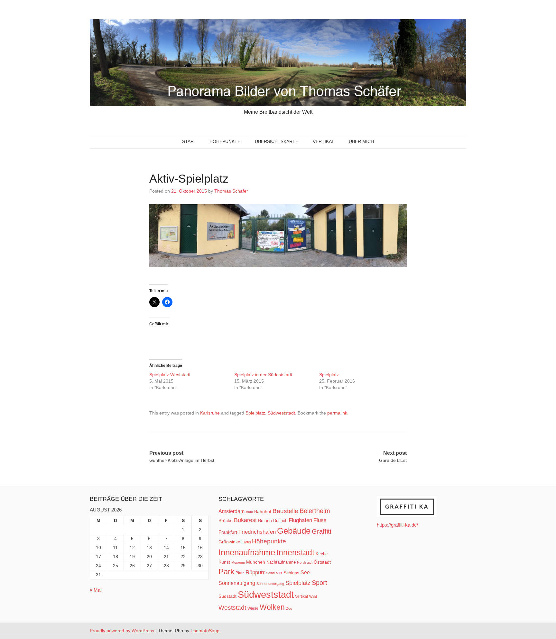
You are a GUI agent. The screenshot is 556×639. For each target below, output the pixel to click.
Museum (238, 562)
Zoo (289, 608)
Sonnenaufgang (236, 583)
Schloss (291, 572)
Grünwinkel (229, 541)
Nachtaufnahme (281, 562)
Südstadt (227, 596)
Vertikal (323, 141)
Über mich (361, 141)
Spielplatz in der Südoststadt (263, 374)
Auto (249, 512)
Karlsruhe (210, 412)
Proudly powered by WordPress (122, 630)
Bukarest (245, 520)
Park (226, 571)
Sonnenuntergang (270, 584)
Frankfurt (227, 532)
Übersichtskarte (276, 141)
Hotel (247, 542)
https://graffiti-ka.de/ (397, 525)
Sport (319, 582)
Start (189, 141)
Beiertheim (315, 510)
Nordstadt (304, 562)
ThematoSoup (204, 630)
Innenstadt (295, 552)
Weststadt (232, 607)
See (305, 572)
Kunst (224, 562)
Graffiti (321, 531)
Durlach (280, 520)
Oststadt (322, 562)
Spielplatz (329, 374)
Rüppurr (255, 572)
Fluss (320, 520)
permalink (337, 412)
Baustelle (285, 510)
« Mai (95, 590)
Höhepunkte (224, 141)
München (255, 562)
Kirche (322, 553)
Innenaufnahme (246, 552)
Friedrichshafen (257, 532)
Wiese (252, 608)
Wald (313, 596)
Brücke (225, 520)
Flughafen (300, 520)
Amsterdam (231, 511)
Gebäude (293, 530)
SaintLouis (274, 573)
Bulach (265, 520)
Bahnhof (262, 511)
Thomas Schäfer (231, 191)
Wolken (272, 607)
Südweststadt (281, 412)
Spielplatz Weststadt (170, 374)
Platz (240, 573)
